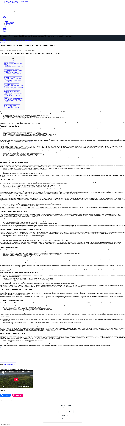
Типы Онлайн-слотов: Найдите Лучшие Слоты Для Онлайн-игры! (13, 76)
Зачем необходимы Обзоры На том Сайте (13, 99)
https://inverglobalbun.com (9, 364)
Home (4, 39)
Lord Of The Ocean (8, 106)
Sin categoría (2, 42)
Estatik (68, 418)
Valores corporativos (9, 22)
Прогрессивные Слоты (9, 65)
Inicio (4, 16)
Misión (6, 19)
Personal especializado (9, 25)
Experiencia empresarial (10, 23)
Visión (6, 21)
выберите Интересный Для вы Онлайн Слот (14, 93)
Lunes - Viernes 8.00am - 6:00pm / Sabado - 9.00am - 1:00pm (15, 1)
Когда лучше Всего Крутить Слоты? (12, 90)
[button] (5, 424)
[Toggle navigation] (14, 11)
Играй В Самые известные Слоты (11, 83)
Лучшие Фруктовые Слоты (10, 60)
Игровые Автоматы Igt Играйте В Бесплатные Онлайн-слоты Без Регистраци (20, 40)
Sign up (71, 415)
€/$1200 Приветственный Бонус (11, 72)
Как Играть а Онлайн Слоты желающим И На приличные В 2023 (13, 88)
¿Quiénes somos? (8, 18)
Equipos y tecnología (9, 26)
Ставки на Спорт (7, 94)
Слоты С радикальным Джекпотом (11, 69)
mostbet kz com (32, 141)
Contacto (4, 31)
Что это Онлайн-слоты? (9, 84)
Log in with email (66, 411)
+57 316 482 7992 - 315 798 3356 (11, 2)
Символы (6, 102)
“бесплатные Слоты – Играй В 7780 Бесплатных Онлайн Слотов (12, 104)
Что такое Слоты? (8, 81)
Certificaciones (8, 24)
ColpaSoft (5, 29)
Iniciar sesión (5, 32)
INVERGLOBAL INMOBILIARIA (8, 47)
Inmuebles (5, 30)
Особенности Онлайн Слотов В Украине (13, 80)
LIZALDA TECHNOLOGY (19, 400)
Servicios (4, 28)
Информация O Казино (9, 62)
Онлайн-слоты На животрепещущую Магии (13, 98)
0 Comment (25, 47)
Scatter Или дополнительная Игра (11, 107)
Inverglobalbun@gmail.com (8, 3)
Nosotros (4, 17)
